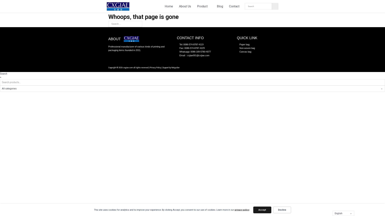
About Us (185, 6)
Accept (262, 209)
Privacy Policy (155, 68)
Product (202, 6)
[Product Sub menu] (210, 6)
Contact (234, 6)
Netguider (175, 68)
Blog (220, 6)
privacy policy (242, 209)
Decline (282, 209)
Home (169, 6)
